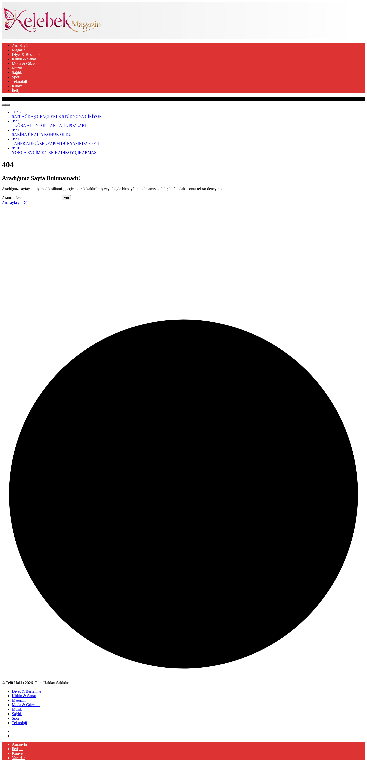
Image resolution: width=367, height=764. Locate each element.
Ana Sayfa (20, 45)
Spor (15, 77)
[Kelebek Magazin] (52, 32)
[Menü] (4, 5)
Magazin (19, 50)
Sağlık (17, 72)
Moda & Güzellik (26, 63)
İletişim (17, 90)
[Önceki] (4, 105)
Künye (17, 86)
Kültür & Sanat (24, 59)
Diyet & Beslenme (26, 54)
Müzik (17, 68)
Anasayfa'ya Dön (15, 202)
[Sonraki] (8, 105)
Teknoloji (19, 81)
